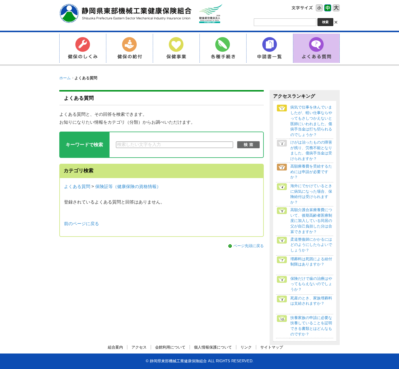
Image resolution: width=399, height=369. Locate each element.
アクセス (139, 347)
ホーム (65, 78)
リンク (246, 347)
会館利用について (170, 347)
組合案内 (115, 347)
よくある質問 (77, 186)
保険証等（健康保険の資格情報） (128, 186)
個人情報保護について (213, 347)
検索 (248, 144)
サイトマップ (271, 347)
